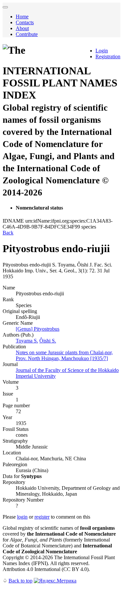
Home (22, 16)
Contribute (27, 34)
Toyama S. (27, 340)
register (42, 517)
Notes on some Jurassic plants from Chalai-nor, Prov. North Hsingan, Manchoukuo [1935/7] (64, 355)
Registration (107, 56)
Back (8, 232)
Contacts (25, 22)
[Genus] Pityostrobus (37, 329)
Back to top (20, 580)
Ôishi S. (47, 340)
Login (101, 50)
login (22, 517)
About (22, 28)
